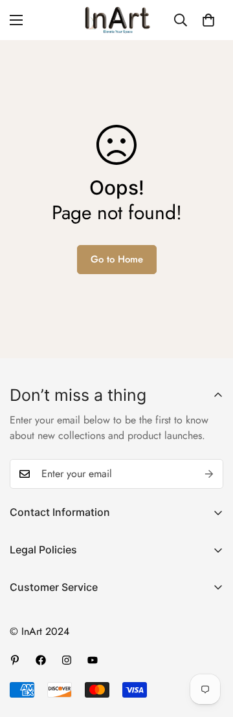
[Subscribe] (209, 474)
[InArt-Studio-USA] (116, 20)
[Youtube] (92, 660)
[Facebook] (41, 660)
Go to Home (117, 259)
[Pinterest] (15, 660)
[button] (208, 20)
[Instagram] (66, 660)
